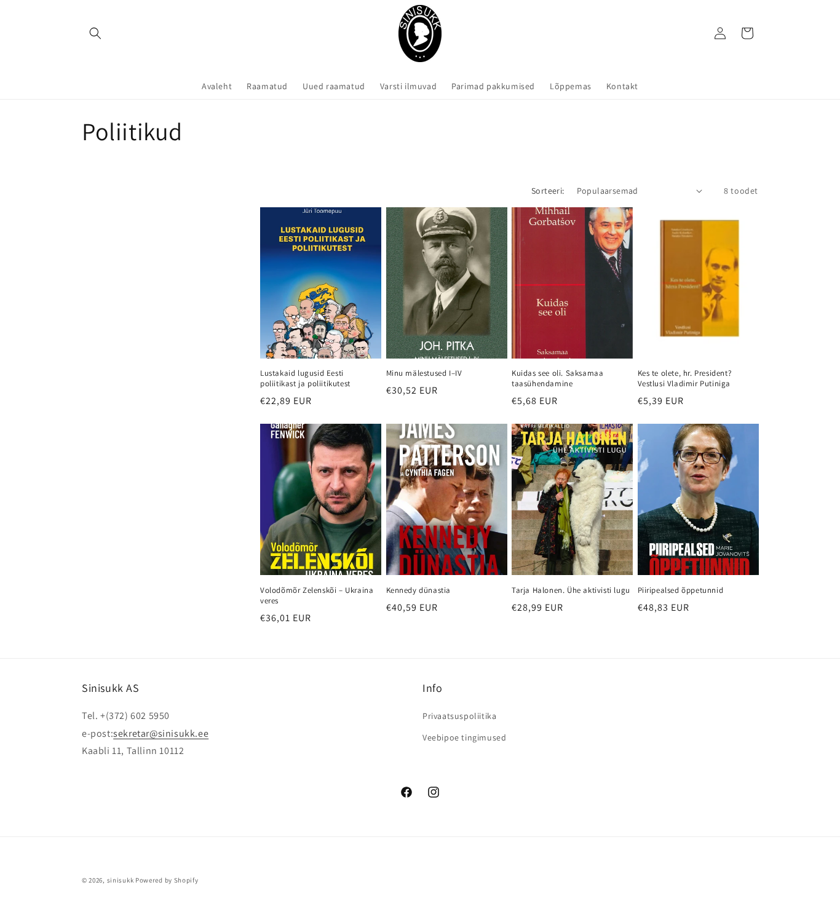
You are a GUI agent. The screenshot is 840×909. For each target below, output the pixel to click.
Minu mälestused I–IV (424, 373)
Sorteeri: (548, 190)
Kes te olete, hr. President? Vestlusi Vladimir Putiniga (685, 378)
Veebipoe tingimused (464, 737)
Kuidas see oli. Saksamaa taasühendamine (557, 378)
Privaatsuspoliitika (459, 715)
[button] (95, 33)
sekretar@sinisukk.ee (160, 733)
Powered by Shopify (167, 880)
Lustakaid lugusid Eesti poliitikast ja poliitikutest (305, 378)
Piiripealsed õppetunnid (681, 590)
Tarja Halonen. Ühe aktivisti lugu (571, 590)
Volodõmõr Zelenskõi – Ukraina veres (316, 595)
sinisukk (120, 880)
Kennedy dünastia (418, 590)
